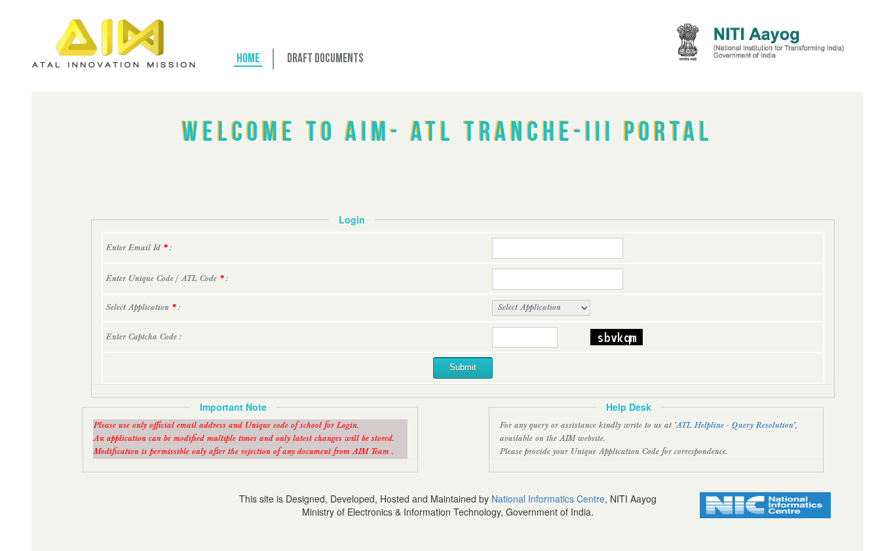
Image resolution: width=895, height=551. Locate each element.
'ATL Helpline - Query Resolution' (734, 425)
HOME (248, 59)
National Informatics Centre (548, 498)
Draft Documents (325, 59)
